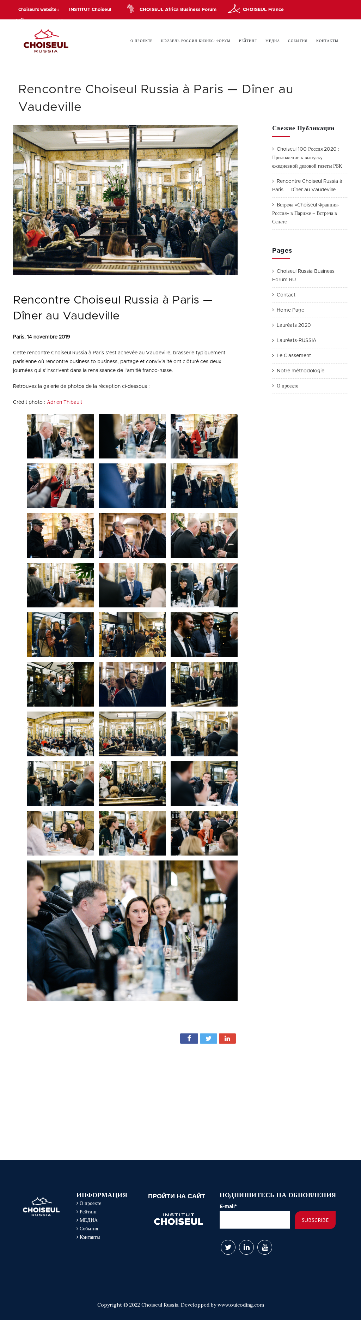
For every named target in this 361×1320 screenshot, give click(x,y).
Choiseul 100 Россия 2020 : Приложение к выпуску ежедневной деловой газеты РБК (307, 158)
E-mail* (228, 1206)
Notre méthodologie (300, 370)
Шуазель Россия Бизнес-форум (195, 41)
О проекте (141, 41)
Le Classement (294, 355)
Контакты (327, 41)
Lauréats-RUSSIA (297, 340)
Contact (286, 295)
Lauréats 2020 (294, 325)
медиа (272, 41)
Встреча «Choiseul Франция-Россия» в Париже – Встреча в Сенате (305, 213)
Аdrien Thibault (64, 402)
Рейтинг (248, 41)
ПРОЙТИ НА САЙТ (176, 1196)
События (297, 41)
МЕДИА (88, 1220)
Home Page (290, 310)
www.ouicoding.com (241, 1305)
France (263, 9)
